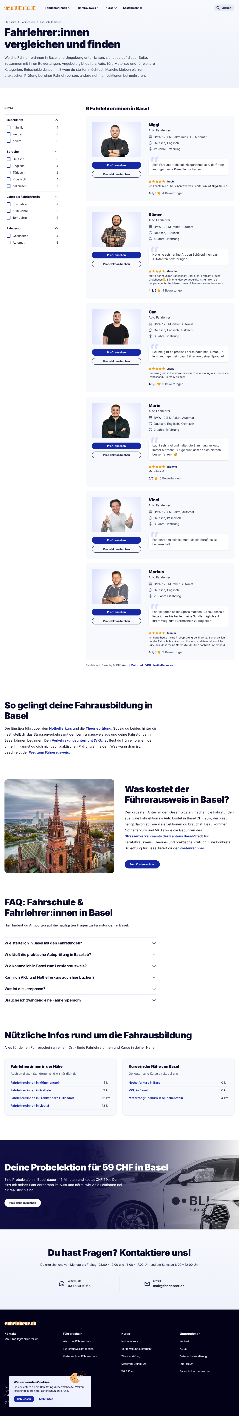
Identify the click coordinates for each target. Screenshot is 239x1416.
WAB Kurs (127, 1371)
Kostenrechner (132, 7)
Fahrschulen (28, 22)
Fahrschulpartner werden (195, 1371)
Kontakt (184, 1341)
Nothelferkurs (60, 728)
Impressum (186, 1363)
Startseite (10, 22)
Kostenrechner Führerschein (80, 1356)
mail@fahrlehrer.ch (25, 1339)
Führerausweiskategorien (78, 1348)
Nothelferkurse (163, 665)
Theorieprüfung (98, 728)
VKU (148, 665)
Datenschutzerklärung (193, 1356)
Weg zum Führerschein (77, 1341)
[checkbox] (32, 127)
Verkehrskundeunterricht (136, 1348)
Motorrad (137, 665)
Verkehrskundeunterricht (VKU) (78, 740)
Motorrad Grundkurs (133, 1363)
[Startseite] (20, 8)
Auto (125, 665)
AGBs (183, 1348)
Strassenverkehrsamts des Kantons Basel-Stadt (164, 836)
